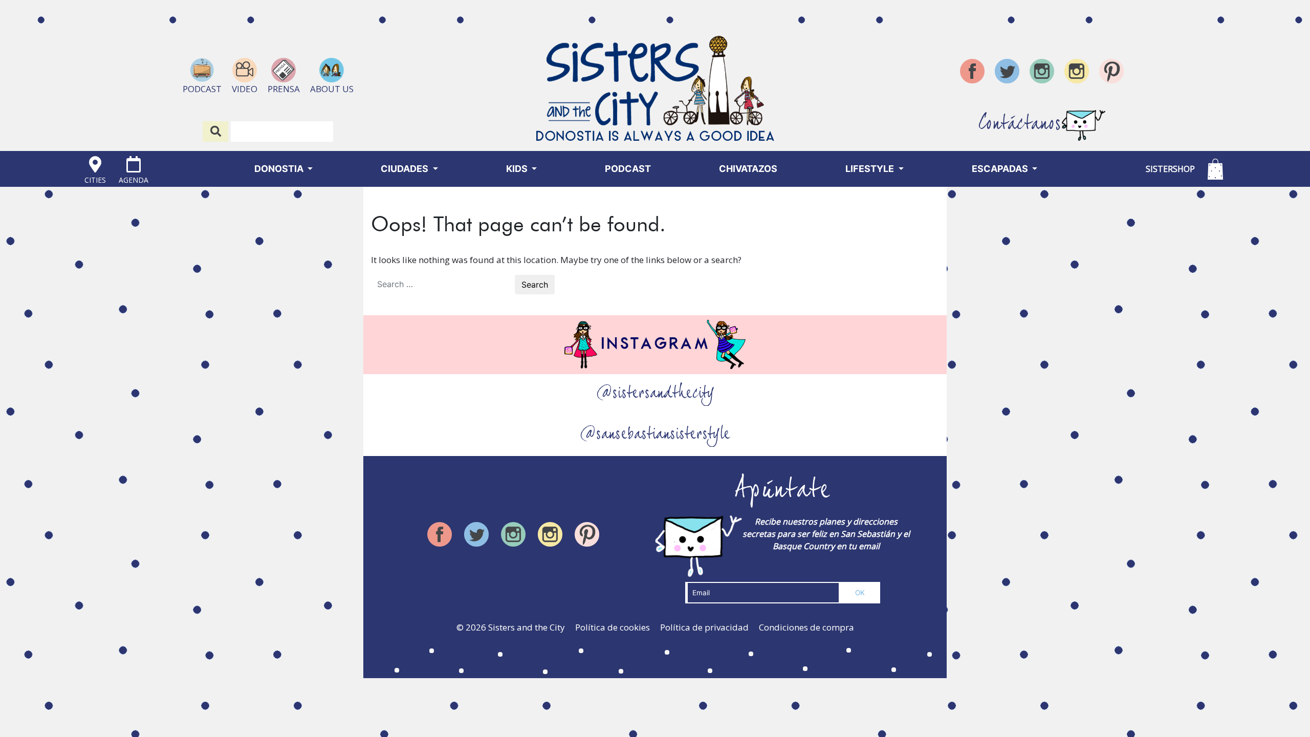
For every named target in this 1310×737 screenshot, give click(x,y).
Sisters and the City (526, 627)
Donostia (279, 168)
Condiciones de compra (806, 627)
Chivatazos (748, 168)
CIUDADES (405, 168)
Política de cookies (612, 627)
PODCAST (628, 168)
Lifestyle (870, 168)
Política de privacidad (704, 627)
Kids (518, 168)
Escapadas (1001, 168)
